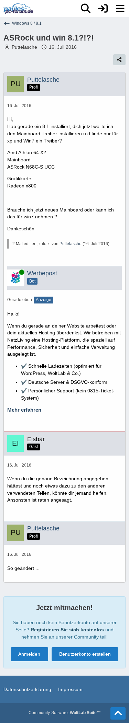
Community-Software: (65, 712)
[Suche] (86, 8)
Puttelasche (24, 47)
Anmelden (29, 654)
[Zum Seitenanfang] (118, 713)
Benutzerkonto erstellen (85, 654)
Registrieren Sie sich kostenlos (67, 629)
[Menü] (120, 8)
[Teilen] (119, 59)
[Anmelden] (103, 8)
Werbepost (42, 273)
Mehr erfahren (24, 410)
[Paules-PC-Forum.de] (18, 8)
